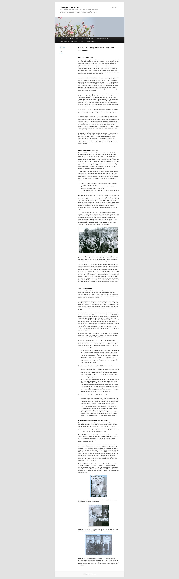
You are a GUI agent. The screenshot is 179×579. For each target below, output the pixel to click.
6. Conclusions (74, 41)
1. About (66, 38)
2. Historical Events (74, 38)
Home (61, 38)
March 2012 (62, 47)
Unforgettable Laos (69, 7)
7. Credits (81, 41)
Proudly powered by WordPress (89, 574)
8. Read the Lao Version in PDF (92, 41)
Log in (61, 53)
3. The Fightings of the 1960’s (87, 38)
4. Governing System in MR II (102, 38)
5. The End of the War (64, 41)
